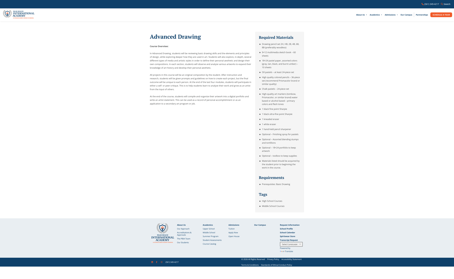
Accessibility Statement (291, 259)
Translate (289, 251)
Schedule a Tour (441, 14)
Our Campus (406, 14)
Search (447, 4)
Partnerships (422, 14)
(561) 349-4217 (172, 262)
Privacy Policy (273, 259)
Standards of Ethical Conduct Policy (276, 265)
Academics (375, 14)
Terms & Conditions (250, 265)
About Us (360, 14)
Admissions (390, 14)
